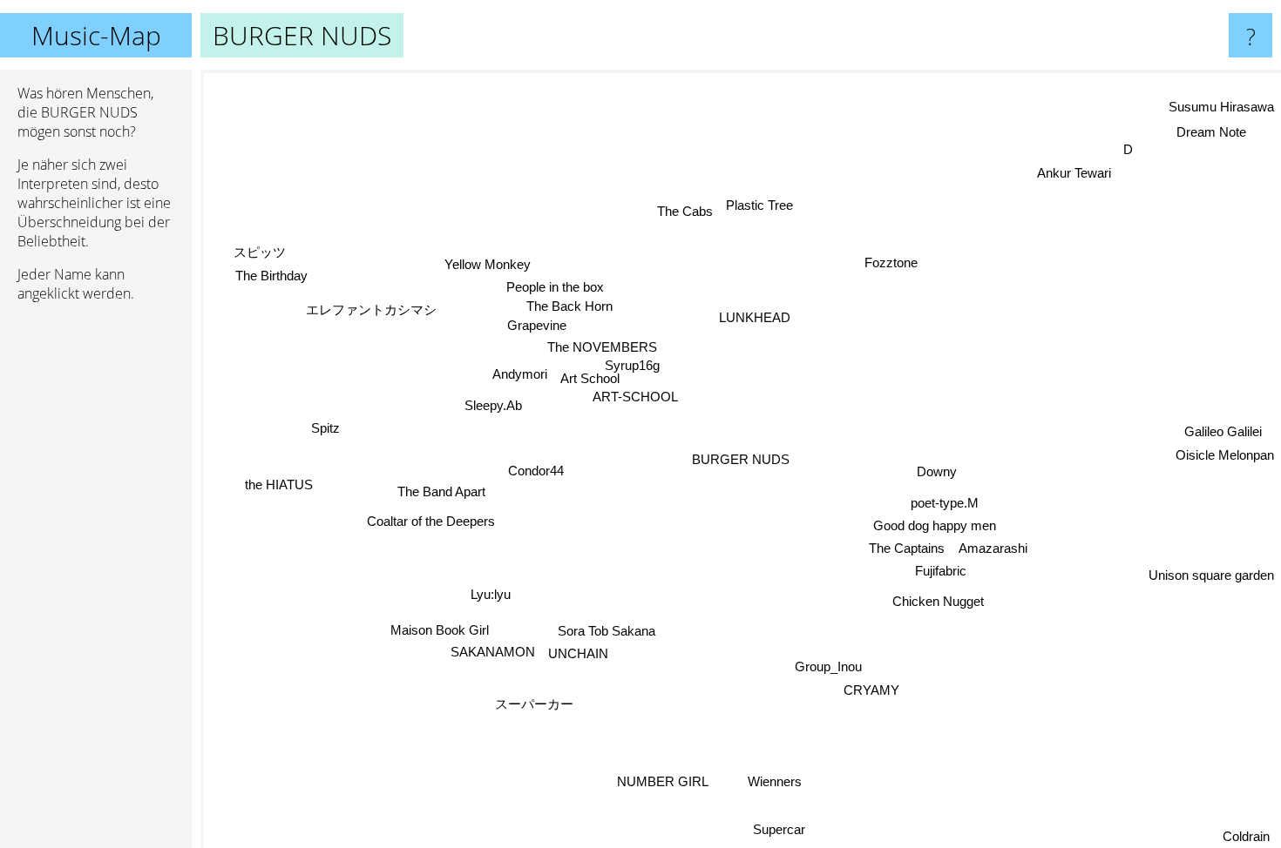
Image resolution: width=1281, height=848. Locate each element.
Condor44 (536, 470)
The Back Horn (569, 308)
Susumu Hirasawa (1221, 107)
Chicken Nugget (947, 600)
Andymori (518, 374)
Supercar (781, 830)
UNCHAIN (580, 654)
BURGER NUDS (741, 459)
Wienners (782, 780)
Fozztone (885, 260)
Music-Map (96, 35)
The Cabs (685, 212)
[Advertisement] (96, 582)
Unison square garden (1211, 571)
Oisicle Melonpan (1225, 454)
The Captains (904, 545)
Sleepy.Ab (492, 405)
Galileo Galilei (1224, 431)
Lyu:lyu (487, 592)
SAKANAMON (494, 653)
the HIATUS (278, 481)
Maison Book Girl (444, 630)
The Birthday (270, 277)
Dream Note (1215, 134)
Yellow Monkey (488, 265)
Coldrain (1246, 836)
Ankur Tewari (1077, 175)
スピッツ (257, 253)
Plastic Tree (759, 205)
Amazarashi (993, 544)
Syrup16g (634, 367)
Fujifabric (944, 568)
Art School (588, 381)
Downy (936, 470)
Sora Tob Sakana (612, 631)
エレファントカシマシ (371, 309)
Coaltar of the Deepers (428, 519)
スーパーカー (534, 704)
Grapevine (536, 327)
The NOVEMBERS (601, 348)
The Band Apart (441, 492)
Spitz (325, 428)
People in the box (544, 287)
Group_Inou (824, 665)
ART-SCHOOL (634, 399)
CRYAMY (880, 689)
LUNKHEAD (753, 317)
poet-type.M (943, 501)
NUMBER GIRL (658, 780)
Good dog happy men (932, 522)
